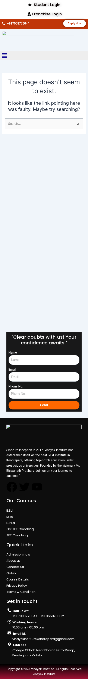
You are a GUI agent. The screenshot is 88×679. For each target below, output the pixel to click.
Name (13, 352)
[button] (12, 55)
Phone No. (16, 386)
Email (12, 369)
